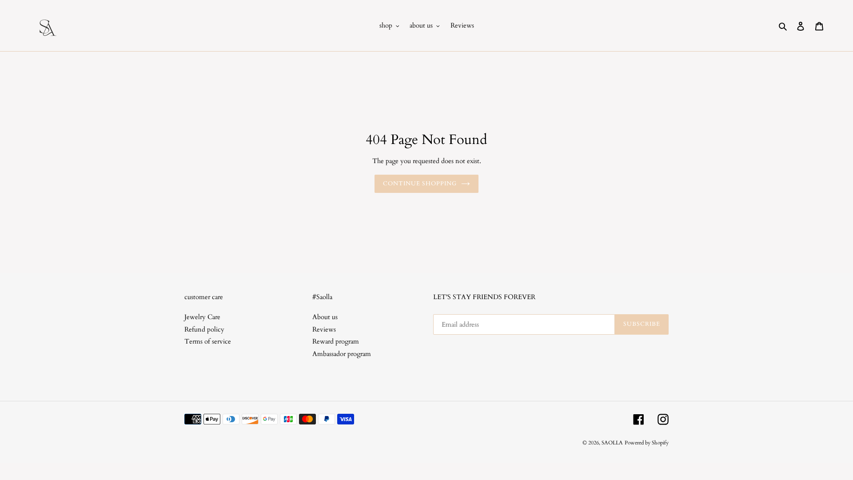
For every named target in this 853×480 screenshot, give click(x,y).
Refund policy (204, 329)
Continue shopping (420, 184)
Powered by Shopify (647, 442)
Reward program (335, 341)
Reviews (324, 329)
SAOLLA (612, 442)
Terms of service (207, 341)
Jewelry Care (202, 316)
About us (325, 316)
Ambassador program (341, 353)
